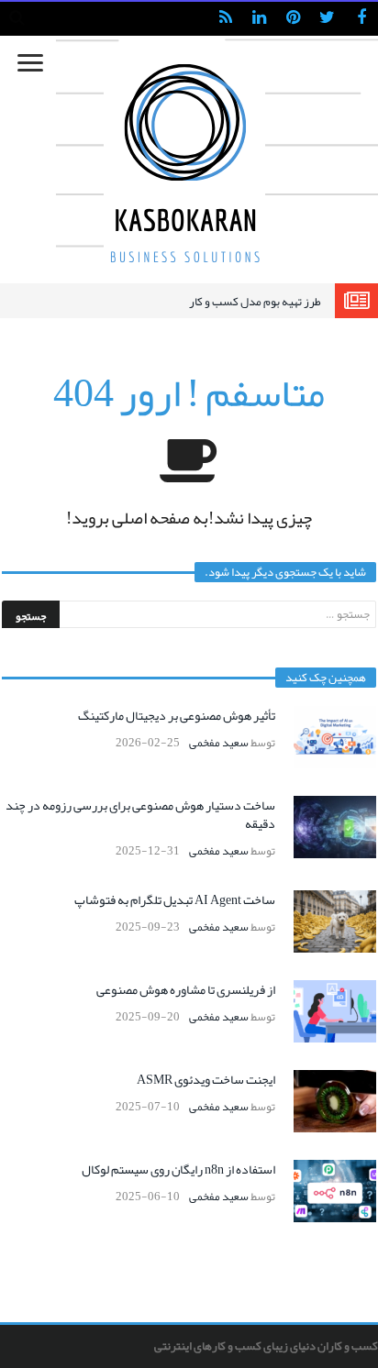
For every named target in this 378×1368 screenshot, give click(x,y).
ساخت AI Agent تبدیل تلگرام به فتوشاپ (174, 899)
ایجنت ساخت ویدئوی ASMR (206, 1079)
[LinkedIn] (259, 19)
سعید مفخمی (219, 743)
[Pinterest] (293, 19)
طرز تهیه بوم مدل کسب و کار (255, 302)
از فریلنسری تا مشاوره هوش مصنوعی (185, 989)
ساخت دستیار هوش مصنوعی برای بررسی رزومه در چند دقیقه (140, 814)
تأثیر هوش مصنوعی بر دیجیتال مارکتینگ (176, 715)
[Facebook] (361, 19)
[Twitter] (327, 19)
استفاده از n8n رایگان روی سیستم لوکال (178, 1169)
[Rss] (225, 19)
